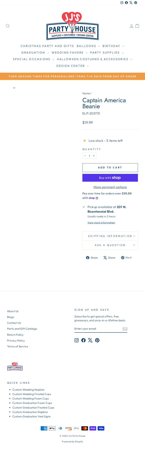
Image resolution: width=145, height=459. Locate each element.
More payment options (110, 187)
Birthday (112, 46)
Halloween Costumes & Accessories (93, 59)
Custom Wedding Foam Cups (30, 398)
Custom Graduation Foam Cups (32, 403)
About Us (13, 311)
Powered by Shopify (72, 441)
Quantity (91, 149)
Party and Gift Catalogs (22, 328)
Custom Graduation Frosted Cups (33, 407)
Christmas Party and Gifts (47, 46)
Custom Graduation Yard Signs (31, 416)
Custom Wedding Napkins (28, 389)
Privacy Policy (16, 340)
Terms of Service (17, 346)
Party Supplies (105, 52)
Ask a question (110, 245)
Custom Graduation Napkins (30, 412)
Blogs (10, 317)
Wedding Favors (68, 52)
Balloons (87, 46)
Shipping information (110, 236)
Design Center (71, 66)
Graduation (33, 52)
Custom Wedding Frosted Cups (31, 394)
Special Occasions (32, 59)
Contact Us (14, 322)
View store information (101, 222)
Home (86, 93)
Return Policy (15, 334)
